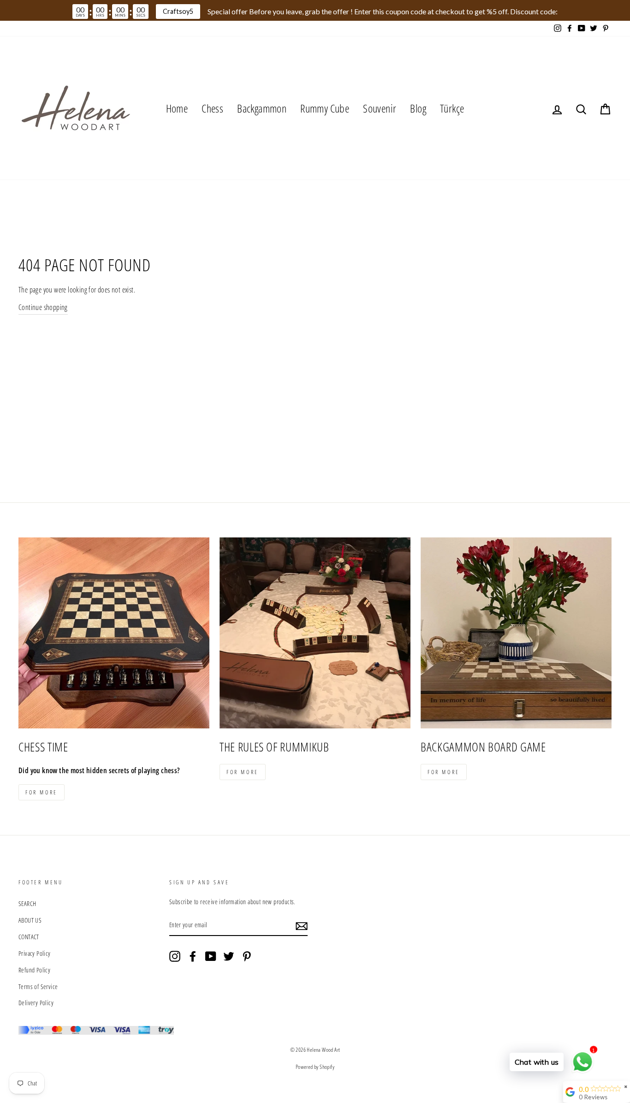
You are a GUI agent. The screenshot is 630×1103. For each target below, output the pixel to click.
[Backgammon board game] (516, 632)
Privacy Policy (34, 953)
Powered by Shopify (315, 1067)
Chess (212, 108)
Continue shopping (43, 307)
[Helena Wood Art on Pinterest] (246, 955)
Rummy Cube (324, 108)
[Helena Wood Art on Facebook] (192, 955)
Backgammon (261, 108)
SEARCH (27, 903)
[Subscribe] (302, 925)
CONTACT (28, 936)
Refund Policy (34, 970)
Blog (418, 108)
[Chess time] (113, 632)
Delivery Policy (35, 1002)
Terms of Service (38, 986)
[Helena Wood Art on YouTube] (210, 955)
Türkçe (452, 108)
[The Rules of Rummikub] (315, 632)
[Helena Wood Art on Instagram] (174, 955)
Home (177, 108)
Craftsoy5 (178, 11)
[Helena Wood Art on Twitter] (228, 955)
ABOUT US (30, 920)
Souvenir (379, 108)
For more (41, 792)
